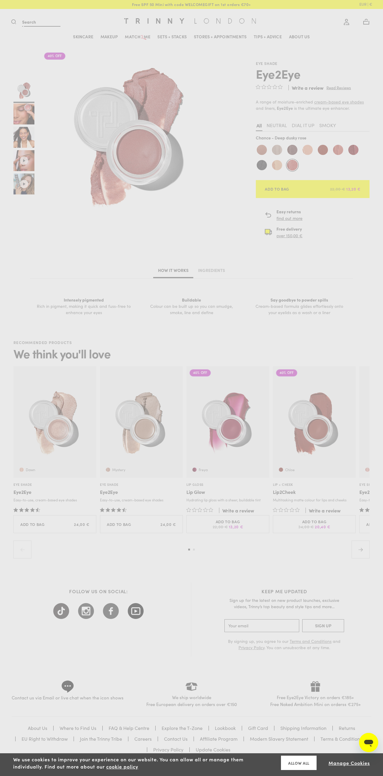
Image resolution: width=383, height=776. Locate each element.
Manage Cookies (349, 763)
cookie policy (122, 766)
